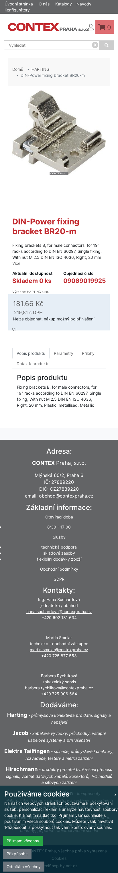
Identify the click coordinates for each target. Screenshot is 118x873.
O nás (44, 3)
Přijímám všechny (23, 840)
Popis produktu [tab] (31, 353)
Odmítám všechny (24, 866)
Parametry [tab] (63, 353)
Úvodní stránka (19, 3)
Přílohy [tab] (88, 353)
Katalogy (63, 3)
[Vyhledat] (106, 45)
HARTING (40, 69)
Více (16, 263)
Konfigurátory (17, 9)
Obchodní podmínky (59, 569)
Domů (17, 69)
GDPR (59, 579)
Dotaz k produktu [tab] (33, 363)
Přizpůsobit (17, 853)
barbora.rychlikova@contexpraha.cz (59, 687)
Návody (83, 3)
